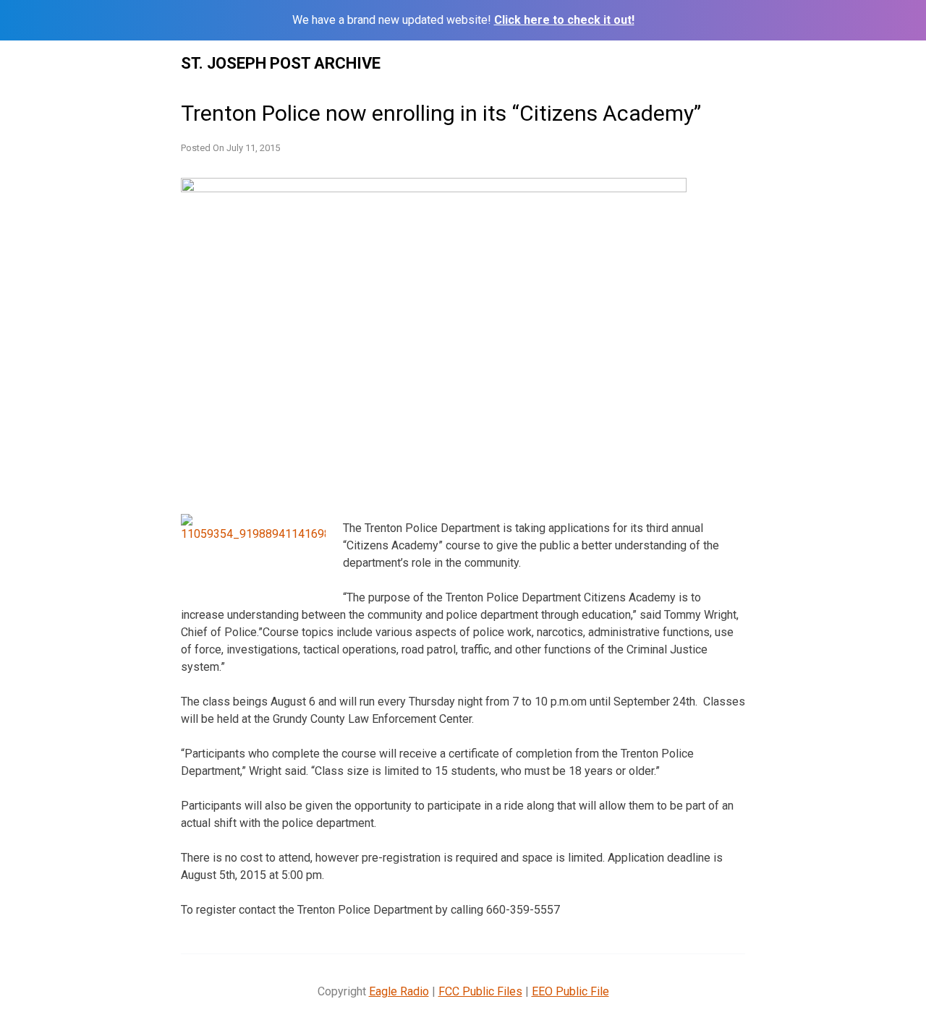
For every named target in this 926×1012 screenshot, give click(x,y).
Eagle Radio (399, 991)
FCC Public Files (480, 991)
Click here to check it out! (564, 20)
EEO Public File (570, 991)
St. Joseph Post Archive (281, 63)
